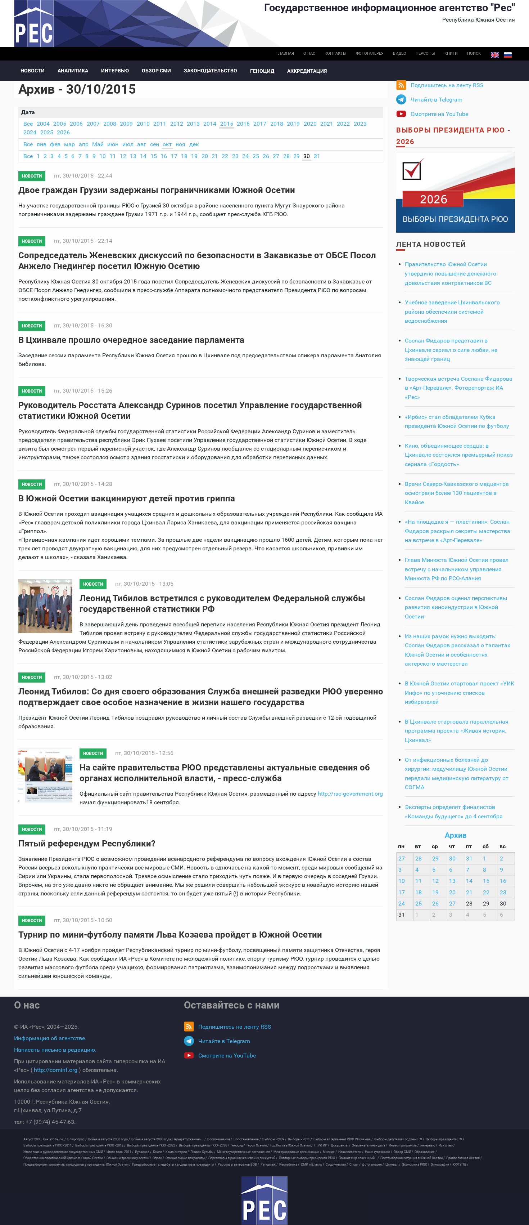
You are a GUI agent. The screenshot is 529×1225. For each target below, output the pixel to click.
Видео (399, 53)
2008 (109, 123)
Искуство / (447, 1145)
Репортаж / (269, 1164)
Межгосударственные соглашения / (244, 1152)
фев (55, 144)
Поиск (474, 53)
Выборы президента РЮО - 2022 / (152, 1145)
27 (276, 156)
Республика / (289, 1164)
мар (69, 144)
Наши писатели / (350, 1152)
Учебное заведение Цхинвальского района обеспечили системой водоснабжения (452, 311)
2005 (59, 123)
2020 (310, 123)
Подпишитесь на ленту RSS (447, 85)
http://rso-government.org (350, 793)
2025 (46, 132)
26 (266, 156)
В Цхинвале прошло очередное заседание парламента (131, 340)
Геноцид (262, 71)
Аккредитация (307, 71)
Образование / (426, 1152)
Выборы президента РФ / (445, 1139)
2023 (360, 123)
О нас (309, 53)
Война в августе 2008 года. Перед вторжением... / (168, 1139)
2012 (176, 123)
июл (128, 144)
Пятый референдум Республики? (86, 844)
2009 (126, 123)
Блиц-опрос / (77, 1139)
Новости (33, 70)
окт (167, 144)
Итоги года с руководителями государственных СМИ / (64, 1152)
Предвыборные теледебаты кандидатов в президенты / (174, 1164)
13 (133, 156)
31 (317, 156)
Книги (451, 53)
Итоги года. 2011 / (120, 1152)
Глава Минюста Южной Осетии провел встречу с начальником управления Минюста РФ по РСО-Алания (456, 569)
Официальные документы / (186, 1158)
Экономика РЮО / (415, 1164)
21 (215, 156)
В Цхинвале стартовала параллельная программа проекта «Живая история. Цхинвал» (456, 730)
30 (306, 156)
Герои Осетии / (258, 1145)
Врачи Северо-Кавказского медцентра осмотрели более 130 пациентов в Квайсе (457, 493)
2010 (143, 123)
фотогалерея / (373, 1164)
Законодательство (210, 70)
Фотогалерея (370, 53)
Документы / (341, 1145)
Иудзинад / (143, 1152)
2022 (343, 123)
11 (112, 156)
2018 (276, 123)
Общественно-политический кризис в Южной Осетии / (64, 1158)
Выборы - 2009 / (274, 1139)
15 (153, 156)
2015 (226, 123)
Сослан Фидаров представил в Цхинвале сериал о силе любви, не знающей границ (451, 349)
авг (141, 144)
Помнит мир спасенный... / (359, 1158)
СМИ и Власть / (312, 1164)
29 (296, 156)
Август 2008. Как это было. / (44, 1139)
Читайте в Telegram (436, 99)
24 (245, 156)
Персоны (425, 53)
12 (123, 156)
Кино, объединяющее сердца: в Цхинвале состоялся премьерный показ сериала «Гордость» (459, 455)
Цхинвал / (393, 1164)
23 (235, 156)
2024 (29, 132)
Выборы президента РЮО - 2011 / (48, 1145)
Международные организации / (297, 1152)
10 (102, 156)
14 (143, 156)
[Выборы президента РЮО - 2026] (455, 191)
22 (225, 156)
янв (41, 144)
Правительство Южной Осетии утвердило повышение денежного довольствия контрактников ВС (450, 273)
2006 (76, 123)
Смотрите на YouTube (439, 114)
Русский (507, 55)
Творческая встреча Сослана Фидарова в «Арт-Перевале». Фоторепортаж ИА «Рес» (458, 388)
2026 (63, 132)
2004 (43, 123)
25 (256, 156)
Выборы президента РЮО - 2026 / (204, 1145)
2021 (326, 123)
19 (194, 156)
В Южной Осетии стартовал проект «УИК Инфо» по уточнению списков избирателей (459, 692)
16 (163, 156)
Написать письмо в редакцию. (55, 1049)
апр (84, 144)
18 (184, 156)
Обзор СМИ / (403, 1152)
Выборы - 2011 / (300, 1139)
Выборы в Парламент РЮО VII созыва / (343, 1139)
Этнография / (441, 1164)
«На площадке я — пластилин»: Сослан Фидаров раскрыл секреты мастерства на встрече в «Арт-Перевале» (457, 531)
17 (174, 156)
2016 (243, 123)
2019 (293, 123)
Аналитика (73, 70)
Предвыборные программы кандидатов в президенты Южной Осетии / (77, 1164)
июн (112, 144)
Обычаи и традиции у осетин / (129, 1158)
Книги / (158, 1152)
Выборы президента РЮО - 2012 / (100, 1145)
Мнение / (330, 1152)
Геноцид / (238, 1145)
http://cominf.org (55, 1070)
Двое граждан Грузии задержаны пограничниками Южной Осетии (156, 190)
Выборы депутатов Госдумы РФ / (399, 1139)
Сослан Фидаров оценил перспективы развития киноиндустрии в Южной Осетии (456, 607)
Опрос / (158, 1158)
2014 (209, 123)
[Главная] (264, 1200)
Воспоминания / (219, 1139)
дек (194, 144)
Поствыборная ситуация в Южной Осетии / (412, 1158)
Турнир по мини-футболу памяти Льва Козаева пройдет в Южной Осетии (170, 935)
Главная (285, 53)
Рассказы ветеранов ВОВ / (238, 1164)
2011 (159, 123)
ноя (180, 144)
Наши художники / (378, 1152)
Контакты (336, 53)
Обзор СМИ (156, 70)
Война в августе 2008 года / (109, 1139)
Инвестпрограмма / (404, 1145)
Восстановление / (247, 1139)
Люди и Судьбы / (203, 1152)
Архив (456, 835)
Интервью (115, 70)
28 (286, 156)
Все (28, 123)
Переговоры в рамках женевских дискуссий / (242, 1158)
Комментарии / (177, 1152)
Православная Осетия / (464, 1158)
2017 (259, 123)
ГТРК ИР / (321, 1145)
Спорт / (355, 1164)
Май (98, 144)
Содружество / (337, 1164)
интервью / (428, 1145)
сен (154, 144)
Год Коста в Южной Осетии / (291, 1145)
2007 (93, 123)
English (494, 55)
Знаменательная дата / (369, 1145)
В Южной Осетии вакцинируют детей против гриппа (126, 498)
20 (205, 156)
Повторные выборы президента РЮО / (308, 1158)
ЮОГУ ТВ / (461, 1164)
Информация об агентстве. (50, 1038)
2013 (193, 123)
